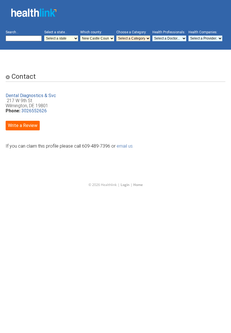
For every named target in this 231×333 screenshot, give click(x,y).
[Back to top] (110, 317)
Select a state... (55, 32)
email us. (125, 146)
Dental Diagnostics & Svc (31, 95)
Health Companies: (202, 32)
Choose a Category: (131, 32)
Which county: (91, 32)
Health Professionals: (168, 32)
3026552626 (34, 110)
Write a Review (22, 125)
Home (138, 184)
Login (125, 184)
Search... (12, 32)
